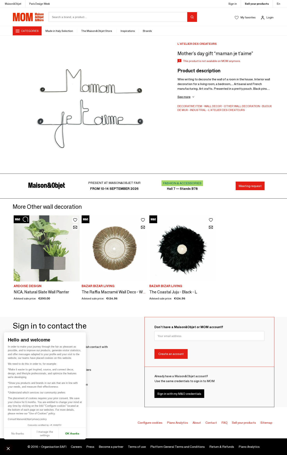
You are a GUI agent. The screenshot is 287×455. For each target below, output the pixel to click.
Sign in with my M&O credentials (179, 394)
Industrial (198, 110)
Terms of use (137, 447)
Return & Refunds (221, 447)
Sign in (232, 3)
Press (90, 447)
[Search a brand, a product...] (192, 17)
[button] (8, 448)
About (197, 423)
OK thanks (72, 433)
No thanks (17, 433)
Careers (76, 447)
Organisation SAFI (53, 447)
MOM (28, 17)
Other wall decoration (242, 106)
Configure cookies (150, 423)
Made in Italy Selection (59, 31)
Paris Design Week (39, 3)
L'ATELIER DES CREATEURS (226, 110)
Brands (147, 31)
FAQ (224, 423)
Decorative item (189, 106)
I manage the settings (45, 433)
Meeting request (250, 186)
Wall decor (213, 106)
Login (270, 17)
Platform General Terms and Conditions (177, 447)
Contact (211, 423)
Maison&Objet (13, 3)
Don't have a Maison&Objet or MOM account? (188, 327)
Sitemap (266, 423)
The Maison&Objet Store (97, 31)
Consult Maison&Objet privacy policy (27, 419)
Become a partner (111, 447)
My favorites (248, 17)
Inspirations (128, 31)
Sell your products (257, 3)
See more (184, 97)
